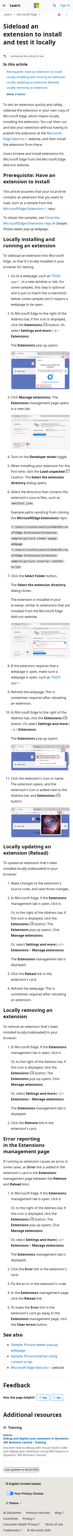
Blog (58, 1513)
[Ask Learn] (59, 14)
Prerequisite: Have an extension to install (34, 72)
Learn (8, 14)
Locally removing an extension (27, 88)
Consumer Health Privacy (20, 1524)
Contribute (10, 1519)
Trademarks (11, 1530)
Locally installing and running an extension (35, 77)
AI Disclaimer (12, 1513)
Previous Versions (38, 1513)
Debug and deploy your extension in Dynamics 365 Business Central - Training (36, 1440)
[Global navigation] (4, 5)
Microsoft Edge (27, 14)
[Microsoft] (36, 5)
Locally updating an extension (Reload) (32, 82)
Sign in (65, 5)
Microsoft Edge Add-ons (29, 1367)
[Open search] (54, 5)
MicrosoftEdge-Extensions (23, 208)
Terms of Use (54, 1524)
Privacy (27, 1519)
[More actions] (66, 14)
